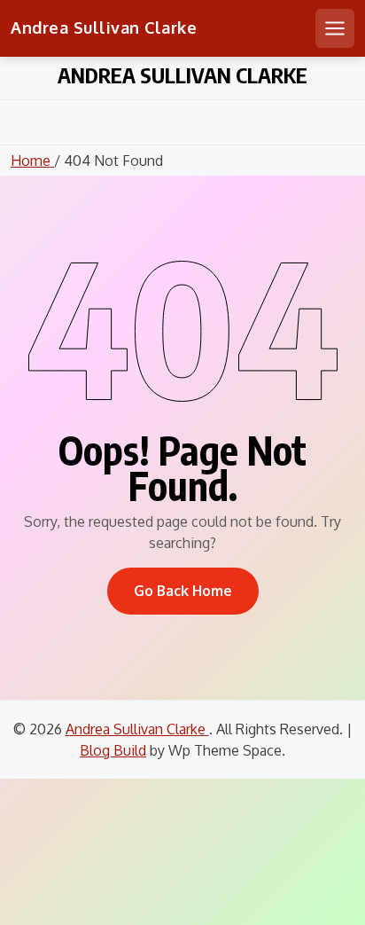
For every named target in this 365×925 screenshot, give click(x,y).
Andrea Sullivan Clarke (104, 27)
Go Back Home (183, 591)
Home (32, 160)
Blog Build (113, 750)
